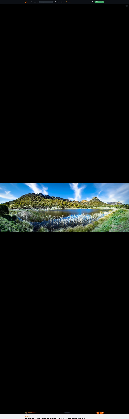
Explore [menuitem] (57, 1)
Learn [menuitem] (62, 1)
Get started (100, 1)
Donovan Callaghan (31, 412)
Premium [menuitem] (68, 1)
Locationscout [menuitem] (31, 1)
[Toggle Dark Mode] (93, 2)
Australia (27, 416)
